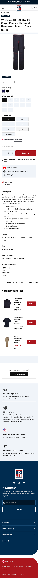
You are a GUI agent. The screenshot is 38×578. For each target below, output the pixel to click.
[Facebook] (14, 482)
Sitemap (5, 569)
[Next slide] (34, 2)
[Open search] (32, 8)
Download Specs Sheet (15, 282)
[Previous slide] (3, 2)
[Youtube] (24, 482)
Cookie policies (18, 566)
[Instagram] (19, 482)
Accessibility (30, 566)
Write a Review (21, 374)
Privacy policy (6, 566)
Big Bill (10, 574)
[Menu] (2, 8)
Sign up (19, 509)
